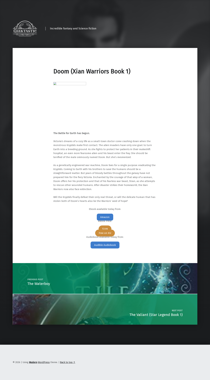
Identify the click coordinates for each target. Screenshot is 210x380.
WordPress (44, 362)
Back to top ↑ (67, 362)
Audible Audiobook (105, 245)
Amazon (105, 217)
